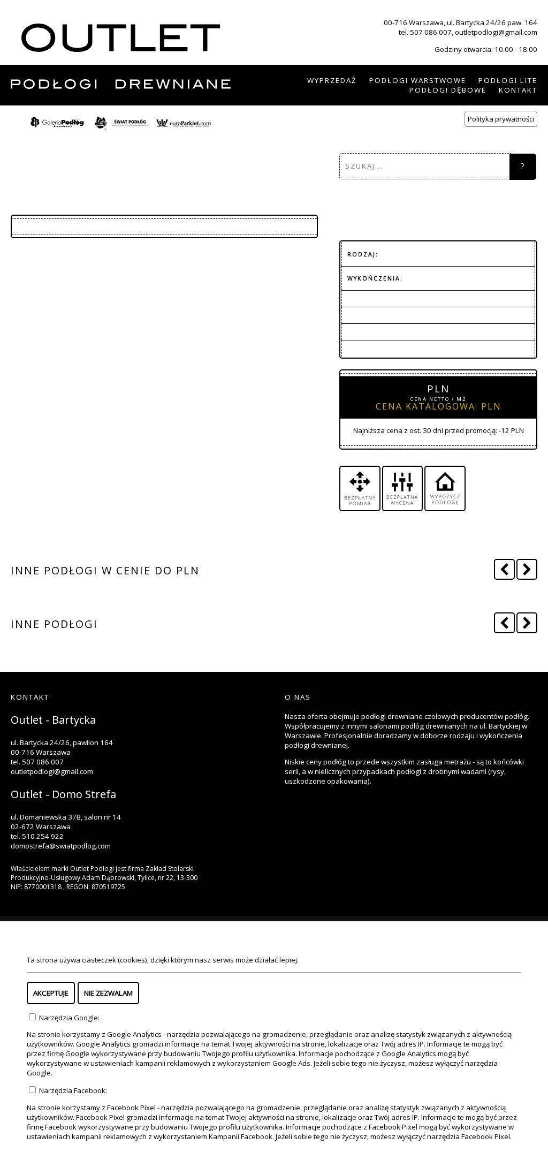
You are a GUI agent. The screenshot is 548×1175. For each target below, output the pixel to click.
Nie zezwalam (108, 993)
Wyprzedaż (332, 80)
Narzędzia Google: (68, 1017)
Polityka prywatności (501, 119)
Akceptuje (50, 993)
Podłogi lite (507, 80)
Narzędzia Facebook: (72, 1090)
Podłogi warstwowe (417, 80)
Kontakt (518, 90)
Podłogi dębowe (447, 90)
